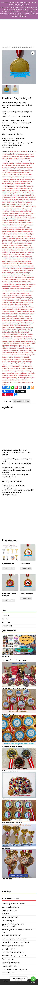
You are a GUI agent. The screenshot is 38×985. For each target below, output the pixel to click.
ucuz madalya (15, 359)
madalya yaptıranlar (18, 286)
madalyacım (16, 295)
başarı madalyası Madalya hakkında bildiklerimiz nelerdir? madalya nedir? (17, 167)
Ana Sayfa (5, 47)
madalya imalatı (25, 243)
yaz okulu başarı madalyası (17, 373)
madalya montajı (8, 254)
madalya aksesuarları (15, 218)
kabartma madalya (25, 202)
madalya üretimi (15, 279)
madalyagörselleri (8, 298)
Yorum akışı (6, 622)
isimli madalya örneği (9, 973)
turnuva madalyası (9, 355)
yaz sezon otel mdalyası (18, 382)
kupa (17, 211)
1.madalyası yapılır (22, 154)
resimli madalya (27, 334)
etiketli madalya (25, 193)
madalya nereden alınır (15, 261)
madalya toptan (21, 277)
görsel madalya (15, 195)
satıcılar (32, 339)
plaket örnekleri (23, 332)
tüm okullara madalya (26, 352)
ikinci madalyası (7, 200)
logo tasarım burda (15, 213)
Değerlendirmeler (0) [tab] (21, 401)
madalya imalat (13, 243)
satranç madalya (8, 341)
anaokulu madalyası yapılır (24, 163)
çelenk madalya (14, 186)
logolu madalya (28, 213)
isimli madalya (19, 200)
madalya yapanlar (21, 284)
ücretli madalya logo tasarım (12, 357)
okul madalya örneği (9, 309)
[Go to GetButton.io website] (33, 983)
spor (24, 346)
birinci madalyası (8, 177)
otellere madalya (25, 330)
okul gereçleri (20, 307)
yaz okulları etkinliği (8, 949)
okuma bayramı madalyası (16, 318)
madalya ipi (6, 245)
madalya (22, 216)
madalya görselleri (14, 241)
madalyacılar (6, 295)
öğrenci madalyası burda (19, 302)
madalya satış (7, 270)
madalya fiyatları (11, 236)
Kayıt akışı (5, 619)
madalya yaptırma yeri (10, 291)
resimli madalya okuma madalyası (14, 337)
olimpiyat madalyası (22, 323)
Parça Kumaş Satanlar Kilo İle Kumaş (14, 939)
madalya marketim (15, 250)
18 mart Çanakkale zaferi (10, 917)
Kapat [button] (24, 16)
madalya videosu (8, 284)
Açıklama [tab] (7, 401)
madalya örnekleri (20, 266)
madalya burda (20, 222)
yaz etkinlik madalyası (16, 366)
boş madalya (26, 179)
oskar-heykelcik (12, 330)
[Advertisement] (19, 26)
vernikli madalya (14, 364)
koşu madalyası (22, 209)
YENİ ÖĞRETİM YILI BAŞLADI (11, 935)
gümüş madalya (28, 195)
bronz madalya (7, 184)
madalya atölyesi (8, 222)
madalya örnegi (7, 266)
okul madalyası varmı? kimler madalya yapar (18, 314)
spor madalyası (22, 348)
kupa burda (23, 211)
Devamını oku (8, 568)
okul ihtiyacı (29, 307)
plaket (4, 332)
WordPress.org (7, 626)
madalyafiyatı (27, 295)
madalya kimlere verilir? (17, 247)
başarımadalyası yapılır (15, 172)
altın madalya (14, 158)
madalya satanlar (15, 268)
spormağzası (14, 350)
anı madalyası (7, 165)
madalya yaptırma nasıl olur (20, 289)
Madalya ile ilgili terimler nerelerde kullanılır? (16, 942)
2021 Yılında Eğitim (8, 921)
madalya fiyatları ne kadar (18, 238)
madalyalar (20, 298)
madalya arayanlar (9, 220)
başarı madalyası (19, 165)
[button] (33, 53)
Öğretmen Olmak (7, 959)
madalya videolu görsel (22, 282)
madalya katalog (17, 245)
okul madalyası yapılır (10, 316)
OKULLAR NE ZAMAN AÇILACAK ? (13, 952)
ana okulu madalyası (16, 161)
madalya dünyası (23, 227)
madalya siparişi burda (15, 273)
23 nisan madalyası (27, 156)
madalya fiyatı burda (14, 232)
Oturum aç (5, 615)
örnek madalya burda (18, 325)
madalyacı (25, 293)
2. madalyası (14, 156)
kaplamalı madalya (9, 204)
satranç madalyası (21, 341)
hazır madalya (30, 197)
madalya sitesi (25, 275)
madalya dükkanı (13, 225)
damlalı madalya (27, 186)
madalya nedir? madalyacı (22, 257)
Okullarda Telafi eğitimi (9, 910)
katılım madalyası (29, 206)
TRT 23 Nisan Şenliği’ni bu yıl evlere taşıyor (16, 956)
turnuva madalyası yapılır (25, 355)
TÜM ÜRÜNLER (14, 47)
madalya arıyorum (23, 220)
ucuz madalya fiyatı (14, 362)
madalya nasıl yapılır (22, 254)
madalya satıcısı (28, 268)
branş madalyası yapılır (23, 181)
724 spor (5, 158)
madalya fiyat (19, 229)
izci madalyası (12, 202)
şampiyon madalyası (21, 339)
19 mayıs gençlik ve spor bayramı (13, 946)
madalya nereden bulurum (22, 263)
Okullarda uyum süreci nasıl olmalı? (13, 904)
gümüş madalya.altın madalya (13, 197)
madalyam (28, 298)
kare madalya (21, 204)
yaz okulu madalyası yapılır (20, 375)
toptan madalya (26, 350)
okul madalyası (22, 309)
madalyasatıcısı (7, 300)
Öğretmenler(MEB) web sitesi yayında (14, 969)
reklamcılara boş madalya (11, 334)
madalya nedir (7, 257)
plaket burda (12, 332)
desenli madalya (13, 190)
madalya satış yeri (19, 270)
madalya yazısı (15, 293)
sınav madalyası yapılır (23, 343)
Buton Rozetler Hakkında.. (10, 907)
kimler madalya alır (9, 209)
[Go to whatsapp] (33, 979)
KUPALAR (13, 152)
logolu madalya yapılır (10, 216)
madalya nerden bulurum (11, 259)
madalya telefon (8, 277)
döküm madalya (25, 190)
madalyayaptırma (20, 300)
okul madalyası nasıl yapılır (24, 311)
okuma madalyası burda (19, 321)
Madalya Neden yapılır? (9, 966)
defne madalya (7, 188)
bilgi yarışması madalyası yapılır (20, 174)
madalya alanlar (29, 218)
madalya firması (8, 229)
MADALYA (5, 914)
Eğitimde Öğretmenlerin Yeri (11, 963)
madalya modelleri (26, 252)
